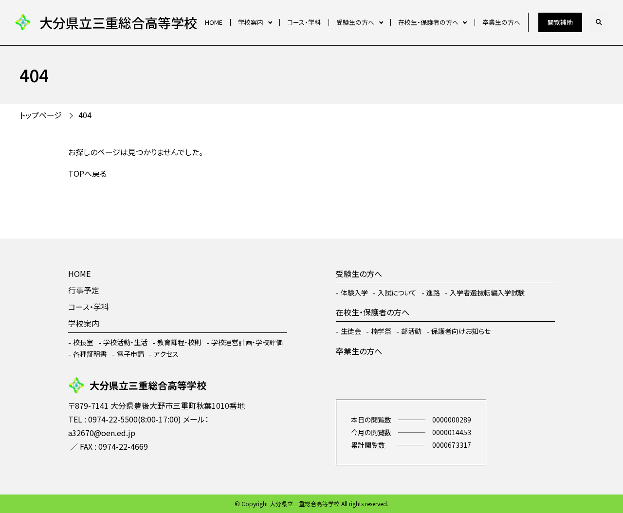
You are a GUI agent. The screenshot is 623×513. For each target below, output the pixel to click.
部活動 (411, 331)
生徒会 (351, 331)
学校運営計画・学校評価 (247, 342)
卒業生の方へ (501, 22)
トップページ (40, 115)
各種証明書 (90, 354)
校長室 (83, 342)
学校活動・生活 (125, 342)
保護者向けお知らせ (461, 331)
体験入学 (354, 292)
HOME (213, 22)
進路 (433, 292)
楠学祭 (381, 331)
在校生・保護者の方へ (428, 22)
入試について (397, 292)
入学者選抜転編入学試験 (487, 292)
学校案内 (250, 22)
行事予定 (83, 290)
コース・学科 (304, 22)
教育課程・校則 (179, 342)
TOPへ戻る (87, 173)
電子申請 (130, 354)
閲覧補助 (560, 22)
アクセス (166, 354)
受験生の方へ (355, 22)
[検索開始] (598, 22)
